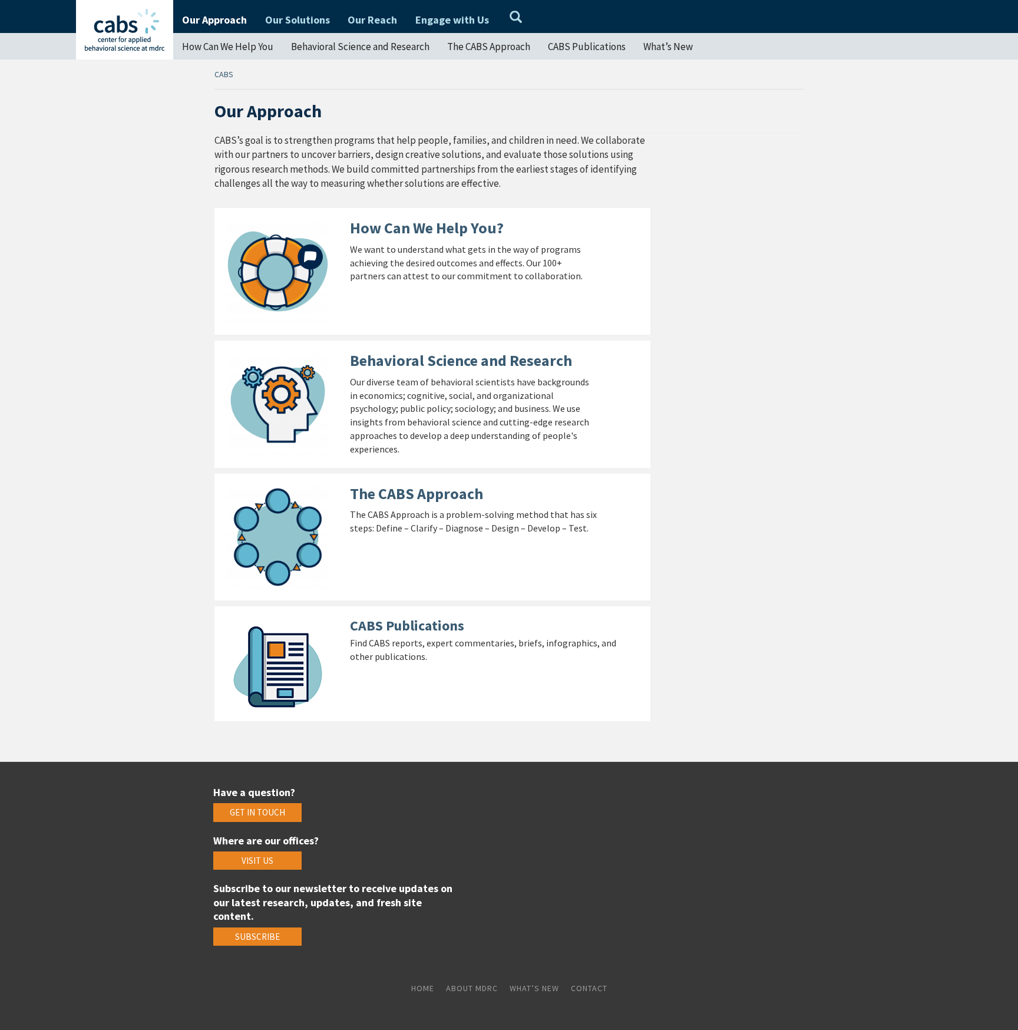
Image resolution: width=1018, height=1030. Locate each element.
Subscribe (257, 936)
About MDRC (472, 988)
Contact (589, 988)
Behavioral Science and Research (360, 46)
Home (422, 988)
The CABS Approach (488, 46)
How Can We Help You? (427, 227)
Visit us (257, 860)
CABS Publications (587, 46)
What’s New (668, 46)
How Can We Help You (227, 46)
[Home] (124, 30)
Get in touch (257, 812)
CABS (223, 74)
